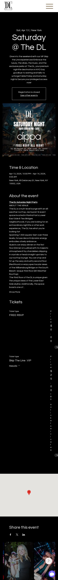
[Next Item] (48, 561)
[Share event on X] (17, 535)
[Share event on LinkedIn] (23, 535)
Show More (14, 292)
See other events (29, 95)
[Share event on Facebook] (10, 535)
